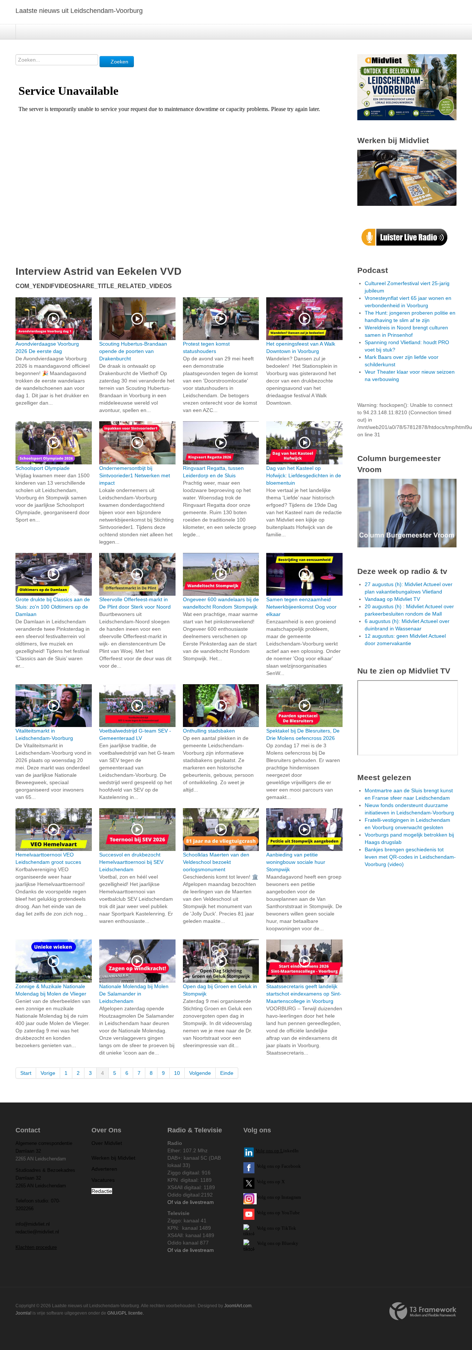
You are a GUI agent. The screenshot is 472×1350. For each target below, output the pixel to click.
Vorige (48, 1073)
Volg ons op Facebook (277, 1166)
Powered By (423, 1311)
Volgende (200, 1073)
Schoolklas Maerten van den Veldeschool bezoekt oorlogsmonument (216, 862)
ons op (273, 1212)
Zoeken (118, 62)
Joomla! (23, 1313)
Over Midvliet (106, 1143)
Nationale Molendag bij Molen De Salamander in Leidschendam (134, 993)
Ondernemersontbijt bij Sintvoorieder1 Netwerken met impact (134, 475)
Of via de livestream (190, 1202)
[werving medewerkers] (407, 177)
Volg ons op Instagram (279, 1197)
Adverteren (104, 1169)
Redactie (101, 1191)
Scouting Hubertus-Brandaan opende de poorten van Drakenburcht (133, 351)
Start (25, 1073)
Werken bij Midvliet (113, 1158)
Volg (262, 1212)
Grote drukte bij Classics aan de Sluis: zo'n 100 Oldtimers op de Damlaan (52, 606)
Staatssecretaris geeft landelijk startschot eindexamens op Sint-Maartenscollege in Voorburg (303, 993)
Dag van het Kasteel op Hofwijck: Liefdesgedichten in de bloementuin (303, 475)
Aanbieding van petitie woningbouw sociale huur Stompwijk (295, 862)
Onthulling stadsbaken (209, 731)
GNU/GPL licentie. (125, 1313)
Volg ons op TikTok (276, 1228)
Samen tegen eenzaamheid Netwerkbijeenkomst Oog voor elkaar (301, 606)
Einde (226, 1073)
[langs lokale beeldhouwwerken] (407, 87)
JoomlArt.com (237, 1305)
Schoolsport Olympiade (42, 468)
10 (177, 1073)
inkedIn (277, 1150)
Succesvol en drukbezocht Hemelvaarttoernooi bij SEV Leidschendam (131, 862)
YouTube (290, 1212)
